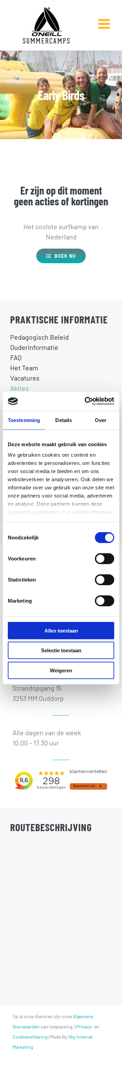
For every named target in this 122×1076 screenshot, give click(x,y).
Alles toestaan (61, 630)
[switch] (104, 558)
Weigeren (61, 670)
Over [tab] (100, 420)
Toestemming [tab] (24, 420)
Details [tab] (63, 420)
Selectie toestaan (61, 650)
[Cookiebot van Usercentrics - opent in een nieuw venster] (86, 401)
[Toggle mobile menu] (105, 19)
